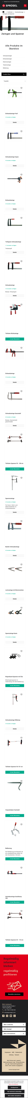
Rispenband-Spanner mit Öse (14, 676)
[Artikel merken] (21, 88)
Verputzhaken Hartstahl (12, 810)
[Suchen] (25, 5)
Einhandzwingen (7, 59)
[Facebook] (3, 1016)
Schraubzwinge (10, 285)
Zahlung (11, 1055)
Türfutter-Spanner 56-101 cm (14, 766)
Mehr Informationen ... (14, 1084)
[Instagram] (7, 1016)
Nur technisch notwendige (14, 1091)
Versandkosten (20, 1062)
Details (15, 122)
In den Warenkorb (15, 339)
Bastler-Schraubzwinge (12, 547)
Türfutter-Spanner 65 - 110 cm (14, 940)
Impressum (8, 1052)
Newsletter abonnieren (14, 994)
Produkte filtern (7, 74)
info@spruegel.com (10, 1012)
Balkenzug (6, 68)
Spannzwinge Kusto (11, 633)
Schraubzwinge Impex (12, 157)
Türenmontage (7, 65)
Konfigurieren (14, 1087)
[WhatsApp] (14, 1016)
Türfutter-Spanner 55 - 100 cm (14, 463)
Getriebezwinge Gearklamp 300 (13, 897)
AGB (13, 1052)
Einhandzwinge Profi (11, 113)
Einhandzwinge (9, 200)
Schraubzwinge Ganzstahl (13, 413)
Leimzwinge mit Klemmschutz (14, 590)
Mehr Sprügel (7, 1029)
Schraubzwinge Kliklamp (12, 720)
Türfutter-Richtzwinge (11, 333)
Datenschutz (18, 1052)
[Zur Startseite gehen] (9, 5)
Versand (17, 1055)
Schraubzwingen (7, 55)
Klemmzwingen (7, 62)
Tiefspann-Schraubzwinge (13, 242)
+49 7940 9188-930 (10, 1010)
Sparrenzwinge (9, 498)
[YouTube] (11, 1016)
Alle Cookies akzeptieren (14, 1095)
